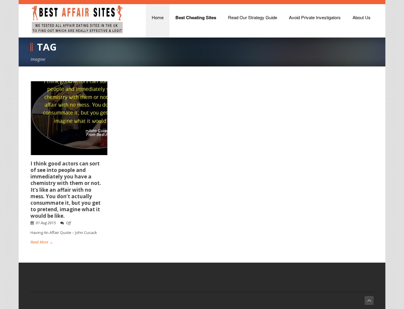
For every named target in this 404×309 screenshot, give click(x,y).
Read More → (41, 242)
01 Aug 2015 (46, 222)
